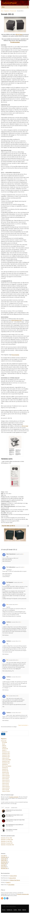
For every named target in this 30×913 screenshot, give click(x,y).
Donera (19, 909)
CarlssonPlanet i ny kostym (11, 829)
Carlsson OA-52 (5, 785)
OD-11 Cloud (19, 34)
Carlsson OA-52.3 (6, 788)
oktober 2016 (3, 858)
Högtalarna (6, 10)
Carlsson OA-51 (5, 778)
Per (7, 604)
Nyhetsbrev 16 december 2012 (7, 844)
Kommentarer (14, 807)
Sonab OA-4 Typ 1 (6, 751)
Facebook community (13, 796)
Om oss (4, 909)
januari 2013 (3, 866)
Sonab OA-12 (5, 767)
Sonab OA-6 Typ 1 (6, 761)
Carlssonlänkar (11, 884)
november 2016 (4, 857)
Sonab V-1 (4, 750)
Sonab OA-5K (5, 748)
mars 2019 (3, 855)
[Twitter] (5, 898)
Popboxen (4, 747)
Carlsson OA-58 (5, 789)
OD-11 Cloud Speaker (6, 766)
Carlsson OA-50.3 (6, 777)
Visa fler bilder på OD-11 (8, 525)
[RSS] (2, 898)
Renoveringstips (15, 354)
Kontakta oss (9, 909)
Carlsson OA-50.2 (6, 775)
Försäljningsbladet (15, 42)
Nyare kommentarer (23, 725)
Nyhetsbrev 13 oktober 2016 (7, 839)
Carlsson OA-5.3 (5, 758)
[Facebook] (7, 898)
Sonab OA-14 (5, 769)
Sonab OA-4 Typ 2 (6, 753)
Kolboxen (4, 745)
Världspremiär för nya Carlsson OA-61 (14, 810)
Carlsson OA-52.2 (6, 786)
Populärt (7, 807)
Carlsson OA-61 (5, 783)
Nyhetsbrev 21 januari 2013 (7, 843)
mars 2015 (3, 865)
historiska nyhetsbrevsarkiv (23, 894)
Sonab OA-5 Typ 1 (6, 755)
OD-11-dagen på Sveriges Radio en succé (14, 814)
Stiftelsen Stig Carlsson (15, 880)
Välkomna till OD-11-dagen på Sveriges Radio (15, 819)
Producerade (13, 10)
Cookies (15, 909)
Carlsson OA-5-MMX (6, 759)
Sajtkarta (24, 909)
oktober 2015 (3, 863)
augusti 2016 (3, 860)
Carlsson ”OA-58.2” (6, 791)
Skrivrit (3, 744)
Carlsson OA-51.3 (6, 781)
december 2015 (4, 862)
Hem (2, 10)
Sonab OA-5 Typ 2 (6, 756)
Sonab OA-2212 (5, 772)
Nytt (3, 807)
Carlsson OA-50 (5, 773)
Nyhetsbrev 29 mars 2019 (6, 837)
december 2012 (4, 868)
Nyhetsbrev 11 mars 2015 (6, 841)
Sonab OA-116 (5, 770)
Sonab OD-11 (5, 764)
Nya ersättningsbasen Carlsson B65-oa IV (14, 824)
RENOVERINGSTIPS (16, 320)
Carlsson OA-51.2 (6, 780)
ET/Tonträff (4, 742)
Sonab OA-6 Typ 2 (6, 762)
